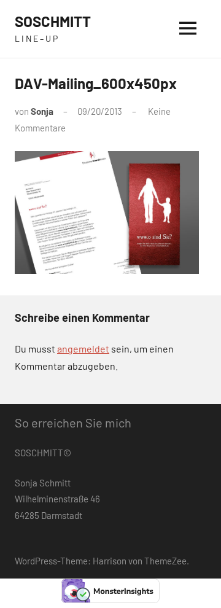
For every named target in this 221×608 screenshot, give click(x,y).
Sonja (42, 111)
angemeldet (83, 348)
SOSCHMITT (53, 21)
